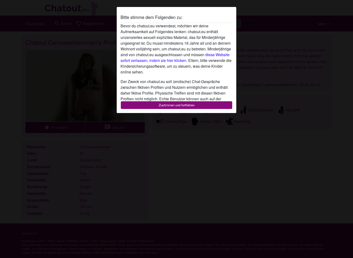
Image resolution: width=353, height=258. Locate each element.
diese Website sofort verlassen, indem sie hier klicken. (175, 57)
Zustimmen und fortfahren (177, 105)
